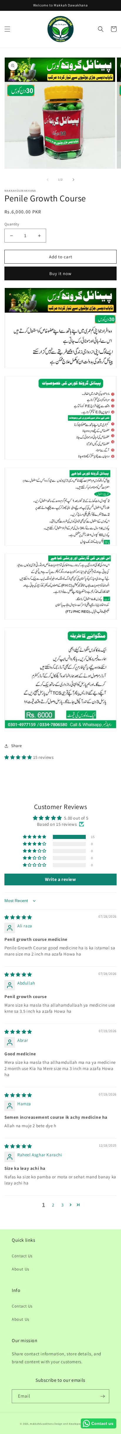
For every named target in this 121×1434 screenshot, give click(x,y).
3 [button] (62, 1205)
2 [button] (53, 1205)
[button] (7, 29)
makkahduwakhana (42, 1423)
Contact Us (22, 1255)
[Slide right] (73, 179)
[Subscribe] (102, 1396)
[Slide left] (47, 179)
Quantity (11, 224)
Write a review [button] (60, 879)
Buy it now (60, 273)
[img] (18, 917)
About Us (20, 1269)
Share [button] (16, 745)
